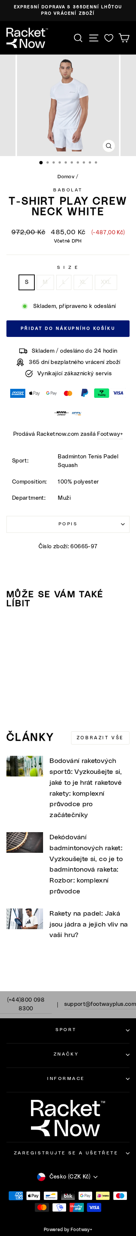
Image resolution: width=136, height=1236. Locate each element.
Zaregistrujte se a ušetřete (66, 1153)
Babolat (68, 190)
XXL (106, 282)
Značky (66, 1054)
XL (83, 282)
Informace (66, 1079)
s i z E (68, 267)
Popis (68, 524)
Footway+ (110, 434)
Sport (66, 1030)
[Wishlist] (109, 38)
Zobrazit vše (100, 738)
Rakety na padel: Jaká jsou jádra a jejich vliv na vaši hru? (88, 924)
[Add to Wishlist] (15, 628)
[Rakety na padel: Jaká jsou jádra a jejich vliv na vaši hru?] (24, 918)
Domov (65, 176)
